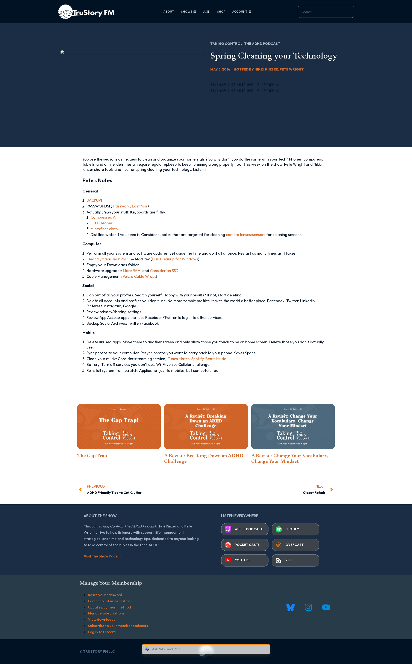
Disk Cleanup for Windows (175, 259)
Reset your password (105, 594)
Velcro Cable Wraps (139, 276)
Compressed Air (104, 217)
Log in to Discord (102, 631)
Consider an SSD (164, 270)
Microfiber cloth (104, 228)
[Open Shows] (194, 11)
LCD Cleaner (101, 223)
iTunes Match (178, 358)
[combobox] (326, 12)
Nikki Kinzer (266, 69)
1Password (121, 206)
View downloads (101, 619)
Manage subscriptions (106, 613)
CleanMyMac (97, 259)
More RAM (132, 270)
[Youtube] (326, 607)
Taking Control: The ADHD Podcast (245, 43)
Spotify (197, 358)
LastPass (140, 206)
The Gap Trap (92, 456)
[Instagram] (308, 607)
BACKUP (93, 200)
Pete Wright (292, 69)
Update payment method (109, 607)
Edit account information (109, 601)
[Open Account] (249, 11)
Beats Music (215, 358)
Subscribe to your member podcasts (118, 625)
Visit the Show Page (103, 556)
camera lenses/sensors (245, 234)
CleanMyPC (120, 259)
